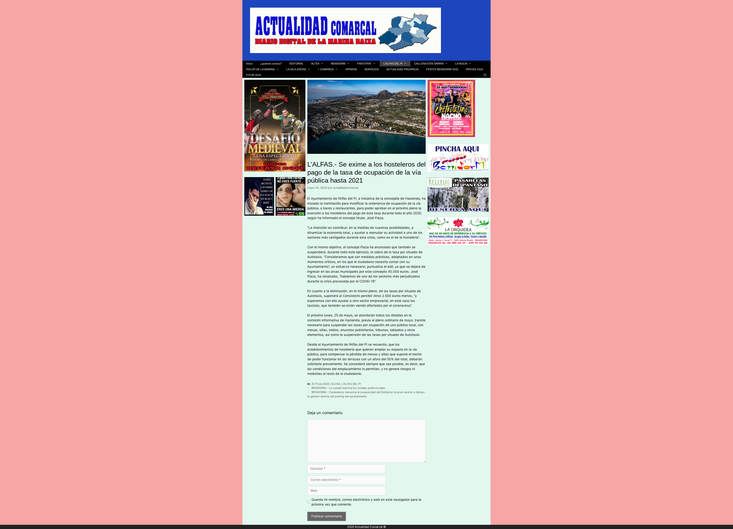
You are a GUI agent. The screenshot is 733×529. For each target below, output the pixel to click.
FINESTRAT (364, 63)
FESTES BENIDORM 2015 (442, 69)
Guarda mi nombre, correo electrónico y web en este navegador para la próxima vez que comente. (366, 502)
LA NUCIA (461, 63)
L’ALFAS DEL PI (393, 63)
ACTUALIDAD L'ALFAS (326, 383)
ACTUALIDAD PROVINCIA (402, 69)
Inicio (249, 63)
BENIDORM (338, 63)
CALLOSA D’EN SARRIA (429, 63)
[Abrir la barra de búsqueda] (485, 75)
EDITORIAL (296, 63)
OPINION (351, 69)
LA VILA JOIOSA (296, 69)
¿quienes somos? (271, 63)
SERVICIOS (371, 69)
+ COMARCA (326, 69)
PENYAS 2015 (474, 69)
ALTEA (315, 63)
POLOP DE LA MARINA (260, 69)
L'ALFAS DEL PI (351, 383)
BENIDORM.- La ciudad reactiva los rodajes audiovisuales (348, 387)
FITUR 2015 (253, 75)
